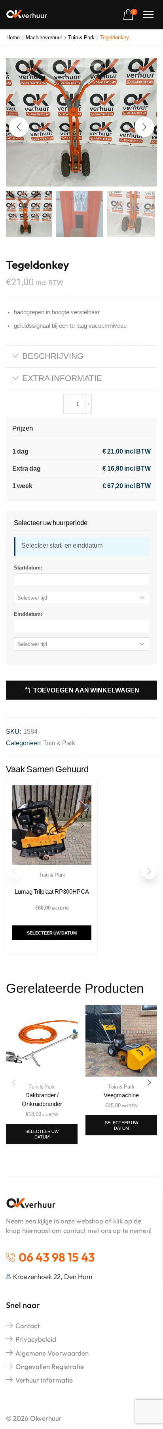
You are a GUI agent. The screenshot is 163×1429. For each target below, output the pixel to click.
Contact (27, 1325)
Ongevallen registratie (49, 1366)
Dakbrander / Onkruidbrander (42, 1099)
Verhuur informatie (44, 1380)
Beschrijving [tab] (52, 355)
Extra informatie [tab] (62, 378)
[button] (130, 15)
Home (13, 37)
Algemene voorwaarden (52, 1353)
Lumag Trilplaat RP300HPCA (52, 891)
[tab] (81, 356)
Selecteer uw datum (52, 932)
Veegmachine (121, 1094)
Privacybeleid (35, 1339)
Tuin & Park (81, 37)
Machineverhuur (44, 37)
